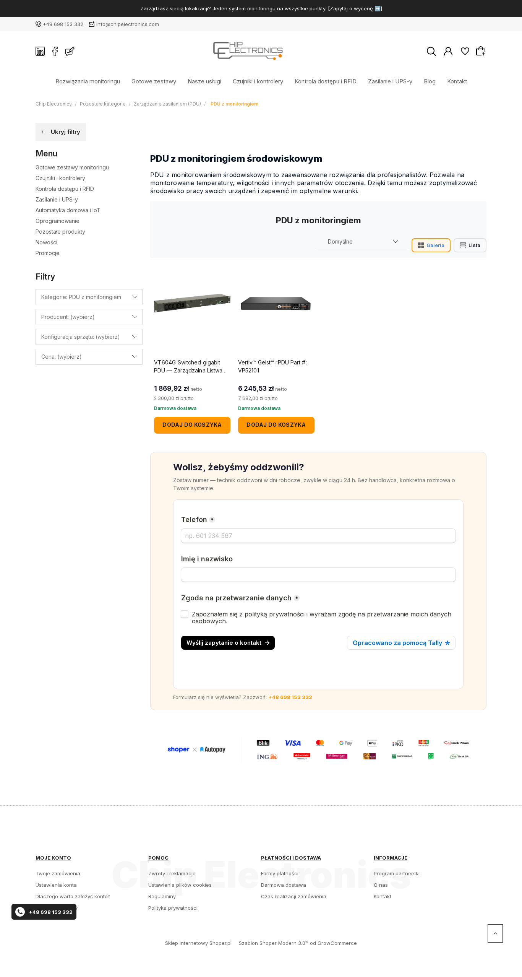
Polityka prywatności (173, 908)
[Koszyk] (481, 51)
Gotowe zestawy (153, 81)
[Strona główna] (250, 51)
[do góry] (495, 933)
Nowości (46, 242)
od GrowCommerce (333, 943)
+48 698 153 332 (63, 24)
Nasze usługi (204, 81)
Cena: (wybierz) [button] (61, 356)
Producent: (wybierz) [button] (68, 317)
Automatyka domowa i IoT (68, 210)
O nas (381, 885)
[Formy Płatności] (318, 749)
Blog (430, 81)
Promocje (48, 253)
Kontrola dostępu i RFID (326, 81)
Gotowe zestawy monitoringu (72, 167)
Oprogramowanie (57, 221)
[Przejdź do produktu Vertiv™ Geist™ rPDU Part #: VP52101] (276, 303)
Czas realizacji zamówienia (293, 896)
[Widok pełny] (470, 245)
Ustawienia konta (56, 885)
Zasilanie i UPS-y (390, 81)
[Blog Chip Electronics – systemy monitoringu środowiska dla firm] (70, 51)
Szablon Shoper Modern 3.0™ (273, 943)
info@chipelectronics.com (127, 24)
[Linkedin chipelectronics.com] (40, 51)
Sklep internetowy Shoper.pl (198, 943)
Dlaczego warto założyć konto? (73, 896)
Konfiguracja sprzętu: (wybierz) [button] (80, 336)
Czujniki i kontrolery (258, 81)
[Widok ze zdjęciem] (431, 245)
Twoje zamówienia (58, 873)
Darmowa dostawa (283, 885)
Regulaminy (162, 896)
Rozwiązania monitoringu (87, 81)
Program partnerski (397, 873)
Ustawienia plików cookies (180, 885)
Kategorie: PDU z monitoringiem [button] (81, 297)
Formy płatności (279, 873)
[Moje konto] (448, 51)
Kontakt (457, 81)
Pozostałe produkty (60, 231)
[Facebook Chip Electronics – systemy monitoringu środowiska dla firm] (55, 51)
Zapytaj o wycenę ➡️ (355, 8)
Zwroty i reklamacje (172, 873)
